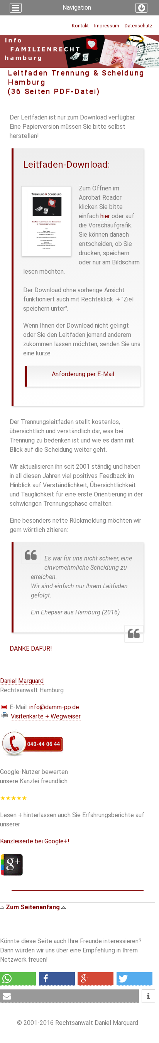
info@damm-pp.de (54, 707)
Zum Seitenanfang (32, 907)
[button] (18, 979)
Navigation (77, 7)
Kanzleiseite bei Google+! (34, 841)
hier (105, 216)
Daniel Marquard (22, 681)
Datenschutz (138, 26)
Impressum (106, 26)
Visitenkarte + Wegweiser (46, 716)
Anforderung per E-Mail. (83, 374)
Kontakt (80, 26)
